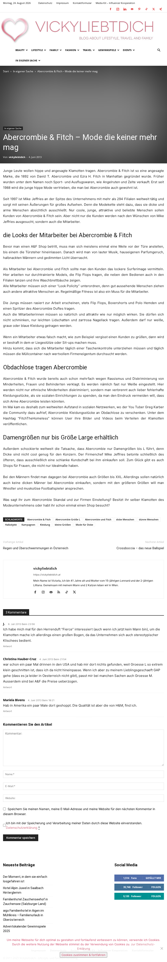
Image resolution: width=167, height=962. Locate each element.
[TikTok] (146, 9)
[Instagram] (117, 9)
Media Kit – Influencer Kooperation (115, 3)
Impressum (62, 3)
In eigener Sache (26, 60)
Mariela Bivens (14, 700)
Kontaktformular (82, 3)
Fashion (70, 50)
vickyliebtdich (17, 157)
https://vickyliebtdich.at (46, 574)
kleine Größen (63, 524)
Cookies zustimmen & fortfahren (83, 955)
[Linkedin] (125, 9)
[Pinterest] (139, 9)
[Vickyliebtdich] (83, 28)
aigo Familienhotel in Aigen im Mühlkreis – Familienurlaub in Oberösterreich (23, 915)
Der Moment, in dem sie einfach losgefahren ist (25, 879)
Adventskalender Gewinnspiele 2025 (24, 929)
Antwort (7, 646)
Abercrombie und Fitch (98, 519)
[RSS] (60, 592)
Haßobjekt (11, 524)
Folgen (156, 887)
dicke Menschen (125, 519)
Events (127, 50)
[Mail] (132, 9)
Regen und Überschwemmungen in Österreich (35, 548)
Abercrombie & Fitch (39, 519)
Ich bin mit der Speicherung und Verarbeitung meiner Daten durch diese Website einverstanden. (74, 825)
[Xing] (160, 9)
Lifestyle (37, 50)
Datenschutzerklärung (21, 827)
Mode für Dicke (84, 524)
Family (54, 50)
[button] (159, 50)
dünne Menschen (149, 519)
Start (6, 71)
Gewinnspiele (107, 50)
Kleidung (45, 524)
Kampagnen (28, 524)
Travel (87, 50)
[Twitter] (153, 9)
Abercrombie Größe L (67, 519)
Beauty (20, 50)
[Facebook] (110, 9)
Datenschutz (45, 3)
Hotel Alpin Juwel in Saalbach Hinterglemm (23, 890)
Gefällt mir (153, 878)
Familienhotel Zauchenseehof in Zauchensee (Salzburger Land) (25, 902)
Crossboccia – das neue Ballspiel (140, 548)
